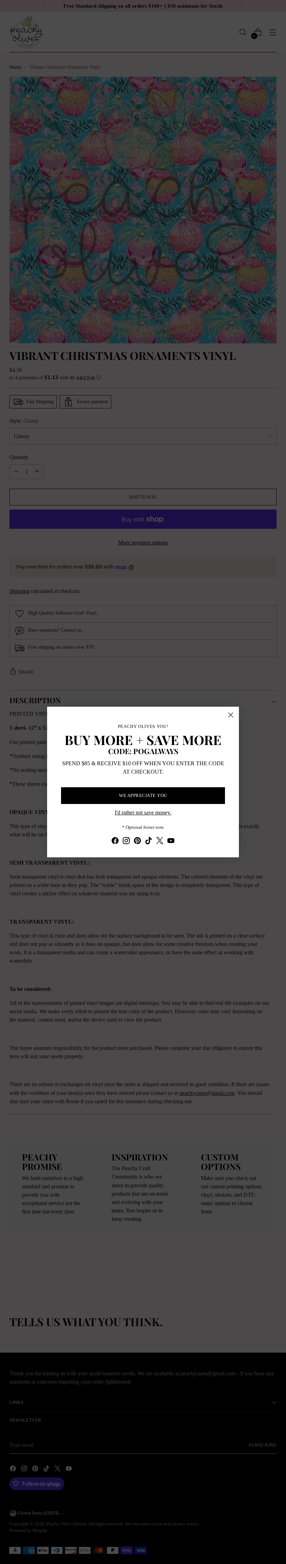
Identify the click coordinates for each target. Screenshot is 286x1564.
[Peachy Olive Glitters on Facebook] (115, 841)
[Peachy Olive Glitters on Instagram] (126, 841)
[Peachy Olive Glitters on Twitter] (160, 841)
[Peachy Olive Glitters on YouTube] (171, 841)
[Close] (230, 714)
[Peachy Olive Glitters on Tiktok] (148, 841)
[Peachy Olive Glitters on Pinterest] (137, 841)
